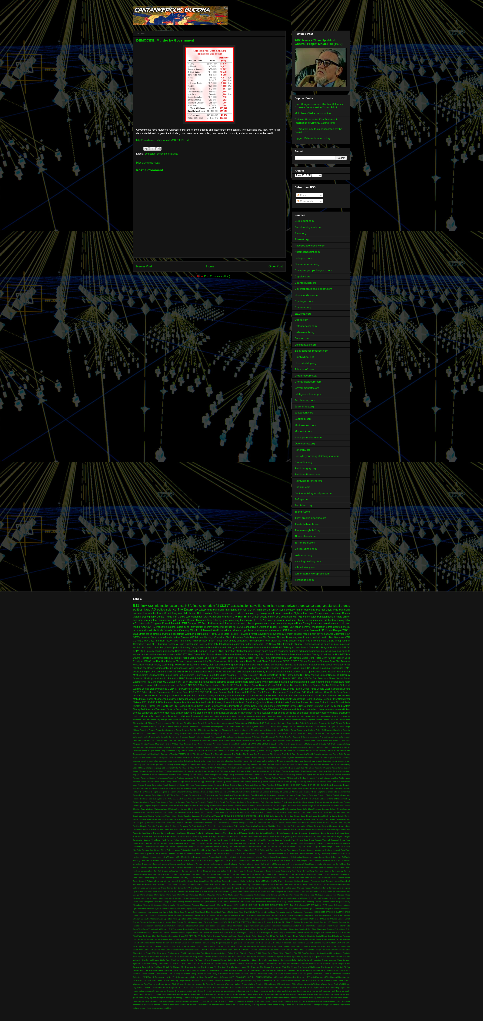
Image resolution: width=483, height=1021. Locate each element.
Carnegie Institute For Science (278, 802)
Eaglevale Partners (192, 830)
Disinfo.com (302, 338)
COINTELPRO (140, 640)
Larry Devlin (236, 884)
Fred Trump (309, 840)
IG (235, 860)
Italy (216, 644)
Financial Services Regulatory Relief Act (283, 836)
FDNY (261, 727)
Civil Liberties (177, 723)
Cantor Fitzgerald (198, 802)
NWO (181, 744)
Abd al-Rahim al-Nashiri (274, 768)
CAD (170, 799)
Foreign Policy (173, 840)
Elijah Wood (340, 830)
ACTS (181, 768)
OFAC (328, 912)
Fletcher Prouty (225, 658)
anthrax (172, 626)
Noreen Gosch (228, 744)
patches (145, 764)
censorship (242, 640)
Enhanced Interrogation (227, 647)
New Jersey (153, 912)
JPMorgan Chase (217, 733)
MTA (202, 891)
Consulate (233, 812)
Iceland (162, 733)
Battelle (288, 788)
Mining (325, 740)
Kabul (284, 878)
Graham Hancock (332, 850)
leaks (225, 712)
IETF (231, 860)
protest (259, 623)
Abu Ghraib (209, 668)
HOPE (148, 695)
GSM (306, 843)
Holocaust (306, 857)
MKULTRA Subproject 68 (175, 891)
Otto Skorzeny (205, 922)
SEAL (300, 678)
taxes (162, 685)
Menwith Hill (180, 898)
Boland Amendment (246, 720)
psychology (261, 613)
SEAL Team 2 (139, 946)
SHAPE (158, 946)
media (306, 634)
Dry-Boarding (248, 826)
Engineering (174, 833)
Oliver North (337, 699)
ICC (143, 733)
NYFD (324, 905)
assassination (240, 605)
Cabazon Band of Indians (331, 799)
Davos (225, 819)
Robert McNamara (141, 943)
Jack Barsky (197, 867)
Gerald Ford (338, 847)
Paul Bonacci (222, 926)
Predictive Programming (242, 678)
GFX (267, 843)
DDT (223, 816)
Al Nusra (153, 775)
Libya (328, 609)
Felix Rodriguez (284, 727)
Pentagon (322, 616)
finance (197, 605)
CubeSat (187, 816)
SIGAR (164, 706)
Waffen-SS (221, 757)
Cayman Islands (315, 720)
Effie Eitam (295, 830)
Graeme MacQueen (315, 850)
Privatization (234, 933)
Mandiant (318, 891)
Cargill (222, 802)
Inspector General (275, 671)
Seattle (254, 950)
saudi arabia (323, 605)
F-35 (191, 692)
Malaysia (170, 661)
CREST (266, 799)
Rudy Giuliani (181, 751)
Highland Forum (261, 857)
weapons (179, 668)
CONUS (254, 799)
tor (234, 626)
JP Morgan (288, 647)
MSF (197, 891)
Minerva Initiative (192, 902)
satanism (336, 651)
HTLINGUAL (261, 854)
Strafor (157, 754)
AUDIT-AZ (234, 768)
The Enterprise (188, 609)
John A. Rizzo (242, 695)
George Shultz (318, 847)
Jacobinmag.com (305, 400)
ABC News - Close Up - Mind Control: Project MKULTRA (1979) (318, 41)
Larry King (246, 884)
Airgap (136, 775)
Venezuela (138, 664)
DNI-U (248, 816)
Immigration (277, 658)
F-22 (135, 836)
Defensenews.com (306, 325)
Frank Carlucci (265, 692)
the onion (263, 764)
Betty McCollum (234, 792)
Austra (204, 785)
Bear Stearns (303, 788)
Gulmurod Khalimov (202, 854)
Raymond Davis (243, 661)
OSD (146, 915)
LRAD (324, 737)
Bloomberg (285, 668)
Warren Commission (235, 757)
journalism (279, 620)
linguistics (327, 761)
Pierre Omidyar (272, 929)
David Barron (179, 819)
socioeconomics (141, 654)
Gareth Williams (315, 692)
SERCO (346, 647)
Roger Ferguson (223, 943)
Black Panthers (267, 654)
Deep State (223, 634)
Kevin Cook (199, 881)
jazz (313, 761)
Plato (314, 929)
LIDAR (174, 884)
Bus (154, 799)
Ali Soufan (336, 775)
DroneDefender (235, 826)
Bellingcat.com (303, 257)
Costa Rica (327, 812)
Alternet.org (302, 239)
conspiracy (232, 664)
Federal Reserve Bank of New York (228, 692)
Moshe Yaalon (169, 905)
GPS (239, 671)
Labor (205, 884)
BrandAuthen (244, 795)
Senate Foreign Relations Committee (324, 950)
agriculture (317, 644)
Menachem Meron (166, 898)
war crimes (154, 647)
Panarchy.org (303, 449)
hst (290, 664)
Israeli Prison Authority (200, 733)
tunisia (283, 764)
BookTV (167, 795)
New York (258, 644)
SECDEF (200, 751)
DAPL (347, 668)
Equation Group (222, 833)
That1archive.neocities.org (310, 517)
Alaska (206, 775)
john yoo (142, 620)
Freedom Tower (166, 843)
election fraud (168, 712)
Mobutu (226, 902)
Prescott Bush (230, 702)
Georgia (328, 847)
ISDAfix (264, 860)
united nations (330, 623)
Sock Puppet (139, 957)
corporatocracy (165, 761)
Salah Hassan (284, 946)
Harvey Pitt (319, 854)
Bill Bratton (264, 792)
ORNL (135, 915)
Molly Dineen (287, 902)
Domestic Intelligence (239, 823)
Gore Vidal (274, 850)
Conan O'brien (180, 812)
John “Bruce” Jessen (333, 658)
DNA (147, 644)
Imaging (304, 860)
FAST (151, 836)
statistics (173, 153)
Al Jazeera (144, 775)
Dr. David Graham (196, 826)
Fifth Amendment (251, 836)
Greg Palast (148, 854)
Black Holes (216, 720)
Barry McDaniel (277, 788)
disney (157, 712)
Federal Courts (236, 836)
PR (292, 922)
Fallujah (273, 727)
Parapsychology (343, 744)
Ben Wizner (145, 792)
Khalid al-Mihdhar (262, 881)
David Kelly (201, 819)
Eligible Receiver (327, 830)
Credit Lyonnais (140, 816)
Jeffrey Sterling (186, 675)
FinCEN (262, 836)
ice (294, 664)
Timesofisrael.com (305, 536)
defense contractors (143, 712)
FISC (267, 727)
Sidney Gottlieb (234, 706)
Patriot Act (200, 678)
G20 (245, 843)
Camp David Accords (159, 802)
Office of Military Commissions (181, 915)
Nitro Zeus (265, 912)
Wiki (188, 616)
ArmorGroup (257, 782)
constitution (344, 709)
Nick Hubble (200, 912)
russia (331, 616)
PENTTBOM (246, 922)
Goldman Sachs (212, 613)
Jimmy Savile (201, 675)
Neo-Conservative (284, 699)
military (272, 605)
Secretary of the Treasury (261, 751)
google (263, 616)
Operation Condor (202, 919)
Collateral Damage (321, 809)
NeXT (286, 909)
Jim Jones (238, 871)
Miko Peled (159, 902)
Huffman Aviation (172, 860)
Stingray (298, 644)
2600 (337, 764)
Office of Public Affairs (205, 915)
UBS (165, 682)
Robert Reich (169, 943)
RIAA (191, 936)
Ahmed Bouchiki (313, 771)
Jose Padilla (138, 878)
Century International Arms (214, 806)
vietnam (325, 634)
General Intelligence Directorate (217, 730)
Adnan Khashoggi (200, 771)
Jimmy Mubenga (273, 871)
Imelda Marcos (314, 860)
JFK (255, 620)
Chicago (316, 654)
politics (137, 609)
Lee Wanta (345, 884)
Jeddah (153, 871)
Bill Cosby (274, 792)
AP (211, 768)
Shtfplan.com (302, 486)
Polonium (175, 747)
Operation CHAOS (186, 919)
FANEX (145, 836)
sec (144, 668)
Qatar (148, 936)
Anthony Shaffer (221, 685)
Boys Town (233, 795)
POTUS (151, 702)
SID (163, 946)
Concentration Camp (196, 812)
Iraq (318, 609)
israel (336, 605)
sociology (238, 764)
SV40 (227, 946)
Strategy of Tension (169, 754)
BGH (288, 785)
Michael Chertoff (270, 740)
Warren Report (251, 757)
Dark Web (282, 723)
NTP (308, 905)
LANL (154, 884)
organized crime (279, 640)
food (277, 682)
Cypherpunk (337, 668)
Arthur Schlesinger (284, 782)
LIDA (169, 884)
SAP (339, 943)
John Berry (309, 871)
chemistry (346, 757)
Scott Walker (244, 950)
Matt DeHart (283, 895)
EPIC (176, 830)
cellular (235, 630)
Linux (151, 740)
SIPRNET (209, 751)
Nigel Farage (222, 912)
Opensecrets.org (305, 443)
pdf (175, 620)
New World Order (166, 912)
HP (236, 854)
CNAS (238, 799)
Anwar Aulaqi (165, 782)
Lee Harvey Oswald (331, 884)
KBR (275, 878)
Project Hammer (271, 933)
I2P (226, 860)
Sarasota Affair (158, 950)
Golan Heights (243, 850)
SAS (343, 943)
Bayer (294, 788)
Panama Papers (172, 702)
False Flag (245, 647)
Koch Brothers (327, 881)
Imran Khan (336, 860)
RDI (186, 936)
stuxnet (148, 630)
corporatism (255, 682)
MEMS (161, 891)
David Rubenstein (214, 819)
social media (313, 640)
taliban (144, 647)
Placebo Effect (304, 929)
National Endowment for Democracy (237, 699)
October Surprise (287, 744)
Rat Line (281, 747)
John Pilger (330, 733)
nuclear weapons (262, 712)
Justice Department (264, 878)
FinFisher (252, 692)
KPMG (147, 661)
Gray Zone (345, 850)
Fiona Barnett (320, 727)
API (214, 768)
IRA (253, 860)
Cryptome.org (303, 307)
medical (316, 637)
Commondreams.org (307, 264)
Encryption (253, 727)
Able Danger (195, 668)
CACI (277, 720)
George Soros (249, 671)
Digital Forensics (279, 626)
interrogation (196, 626)
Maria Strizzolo (146, 895)
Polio (348, 929)
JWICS (173, 867)
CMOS (232, 799)
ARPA (226, 768)
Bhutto (325, 685)
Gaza (339, 692)
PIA (273, 922)
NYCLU (318, 905)
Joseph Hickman (196, 737)
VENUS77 (177, 757)
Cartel (287, 720)
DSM (261, 816)
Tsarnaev (160, 709)
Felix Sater (296, 727)
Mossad (207, 630)
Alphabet (346, 775)
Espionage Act (164, 692)
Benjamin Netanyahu (236, 654)
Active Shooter (139, 771)
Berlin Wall (178, 720)
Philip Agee (199, 929)
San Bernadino (323, 946)
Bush (160, 630)
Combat (149, 812)
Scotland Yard (221, 950)
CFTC (211, 799)
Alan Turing (197, 775)
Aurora (198, 785)
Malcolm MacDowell (296, 891)
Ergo (231, 833)
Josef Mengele (150, 878)
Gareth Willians (151, 847)
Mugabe (136, 744)
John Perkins (279, 874)
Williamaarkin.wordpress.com (312, 573)
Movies (204, 699)
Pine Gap (284, 929)
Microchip (333, 898)
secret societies (215, 764)
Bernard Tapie (207, 792)
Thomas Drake (284, 637)
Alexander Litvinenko (262, 775)
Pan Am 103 (325, 922)
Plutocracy (217, 702)
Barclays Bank (249, 788)
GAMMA (251, 843)
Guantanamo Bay (194, 644)
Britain (303, 668)
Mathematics (259, 895)
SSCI (142, 651)
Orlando (322, 744)
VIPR (185, 757)
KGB (192, 637)
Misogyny (205, 902)
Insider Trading (172, 733)
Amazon (136, 778)
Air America (338, 771)
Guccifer (170, 854)
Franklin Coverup (274, 840)
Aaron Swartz (238, 716)
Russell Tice (154, 706)
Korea (343, 881)
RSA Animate (282, 702)
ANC (207, 768)
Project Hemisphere (287, 933)
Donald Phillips (284, 823)
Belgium (333, 788)
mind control (263, 609)
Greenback (138, 854)
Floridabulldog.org (305, 363)
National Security (265, 699)
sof (318, 634)
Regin (295, 936)
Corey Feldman (293, 812)
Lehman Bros (139, 888)
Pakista (297, 922)
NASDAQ (243, 905)
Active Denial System (341, 768)
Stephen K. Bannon (197, 651)
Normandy (280, 912)
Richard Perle (343, 702)
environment (286, 634)
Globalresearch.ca (306, 375)
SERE (296, 661)
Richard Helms (202, 939)
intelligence (231, 609)
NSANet (302, 905)
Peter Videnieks (150, 929)
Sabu (237, 751)
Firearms (227, 671)
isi (134, 630)
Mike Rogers (316, 740)
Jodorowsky (286, 871)
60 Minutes (169, 654)
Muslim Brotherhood (289, 675)
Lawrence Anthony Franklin (280, 884)
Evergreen (303, 833)
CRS (286, 799)
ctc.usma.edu (303, 313)
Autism (210, 785)
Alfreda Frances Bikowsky (284, 775)
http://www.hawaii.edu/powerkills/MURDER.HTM (162, 140)
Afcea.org (300, 233)
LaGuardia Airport (194, 884)
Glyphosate (231, 850)
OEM (322, 912)
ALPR (197, 768)
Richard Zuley (230, 939)
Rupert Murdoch (329, 943)
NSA (188, 605)
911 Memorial (168, 768)
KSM (268, 695)
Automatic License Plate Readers (259, 785)
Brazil (253, 795)
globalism (229, 761)
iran (240, 609)
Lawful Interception (259, 884)
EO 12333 (164, 830)
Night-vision (233, 912)
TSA (331, 613)
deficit (271, 682)
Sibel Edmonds (285, 644)
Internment (327, 864)
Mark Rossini (224, 740)
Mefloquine (320, 895)
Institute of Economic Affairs (172, 864)
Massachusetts (246, 895)
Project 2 (244, 933)
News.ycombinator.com (308, 437)
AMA (203, 768)
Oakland (152, 915)
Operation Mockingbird (145, 678)
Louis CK (296, 888)
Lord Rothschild (247, 888)
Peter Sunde (344, 926)
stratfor (165, 668)
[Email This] (145, 149)
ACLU (136, 623)
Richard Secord (216, 939)
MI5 (175, 740)
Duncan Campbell (322, 826)
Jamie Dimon (303, 867)
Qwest (182, 936)
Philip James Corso (213, 929)
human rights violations (265, 761)
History (272, 857)
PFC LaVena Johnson (261, 922)
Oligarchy (300, 915)
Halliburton (293, 854)
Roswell (287, 943)
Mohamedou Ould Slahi (339, 740)
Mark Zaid (193, 895)
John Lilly (231, 874)
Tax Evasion (269, 637)
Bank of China (198, 788)
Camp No (173, 802)
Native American (205, 744)
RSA (266, 644)
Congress (156, 623)
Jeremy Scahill (226, 695)
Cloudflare (188, 723)
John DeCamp (145, 874)
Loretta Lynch (261, 888)
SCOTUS (287, 661)
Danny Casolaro (199, 647)
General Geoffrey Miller (192, 730)
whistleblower (155, 613)
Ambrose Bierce (148, 778)
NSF (216, 699)
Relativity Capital (314, 936)
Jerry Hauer (203, 871)
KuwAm (288, 737)
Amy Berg (315, 716)
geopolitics (178, 633)
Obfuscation (162, 915)
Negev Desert (295, 909)
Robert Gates (315, 939)
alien (185, 682)
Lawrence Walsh (315, 884)
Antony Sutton (152, 782)
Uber (159, 757)
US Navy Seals (173, 709)
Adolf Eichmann (222, 771)
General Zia (272, 847)
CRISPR (274, 799)
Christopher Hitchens (178, 809)
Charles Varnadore (264, 806)
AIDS (192, 768)
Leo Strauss (143, 740)
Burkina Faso (146, 799)
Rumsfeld (192, 751)
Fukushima (161, 644)
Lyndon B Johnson (327, 888)
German (145, 850)
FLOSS (177, 836)
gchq (186, 626)
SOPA (136, 651)
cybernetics (178, 761)
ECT (148, 830)
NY (312, 905)
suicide (136, 647)
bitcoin (321, 709)
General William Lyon (257, 847)
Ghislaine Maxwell (259, 730)
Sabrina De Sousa (226, 751)
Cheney (136, 723)
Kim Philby (280, 737)
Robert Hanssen (329, 939)
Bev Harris (245, 792)
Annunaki (311, 778)
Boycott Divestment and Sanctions (213, 795)
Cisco (316, 668)
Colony (142, 812)
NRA (291, 905)
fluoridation (196, 712)
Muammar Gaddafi (243, 644)
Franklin (262, 840)
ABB (176, 768)
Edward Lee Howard (281, 830)
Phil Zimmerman (175, 929)
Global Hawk (190, 850)
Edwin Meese (149, 692)
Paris (164, 926)
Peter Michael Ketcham (315, 926)
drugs (338, 613)
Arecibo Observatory (235, 782)
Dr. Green (209, 826)
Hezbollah (223, 857)
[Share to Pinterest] (160, 149)
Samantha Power (308, 946)
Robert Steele (181, 943)
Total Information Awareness (319, 754)
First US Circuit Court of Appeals (322, 836)
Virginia (199, 757)
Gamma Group (174, 730)
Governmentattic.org (307, 387)
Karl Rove (317, 878)
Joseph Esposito (165, 878)
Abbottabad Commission (253, 768)
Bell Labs (341, 788)
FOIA (285, 630)
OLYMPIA (339, 912)
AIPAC (178, 654)
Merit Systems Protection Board (209, 898)
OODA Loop (274, 744)
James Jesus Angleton (153, 675)
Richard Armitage (310, 702)
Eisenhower (306, 830)
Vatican (216, 709)
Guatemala (138, 695)
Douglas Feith (336, 823)
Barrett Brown (251, 685)
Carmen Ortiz (259, 802)
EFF (184, 623)
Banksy (240, 685)
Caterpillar (162, 806)
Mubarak (204, 905)
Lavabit (331, 737)
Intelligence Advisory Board (197, 864)
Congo (207, 723)
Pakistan (213, 623)
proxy (192, 764)
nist (322, 651)
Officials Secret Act (279, 915)
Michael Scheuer (179, 699)
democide (150, 153)
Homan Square (318, 857)
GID (234, 671)
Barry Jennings (263, 788)
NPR (286, 905)
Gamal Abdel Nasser (333, 843)
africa (149, 633)
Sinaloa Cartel (250, 706)
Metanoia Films (235, 898)
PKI (283, 922)
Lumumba (332, 695)
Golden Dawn (290, 730)
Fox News (239, 658)
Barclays (238, 788)
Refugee (289, 936)
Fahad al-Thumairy (194, 836)
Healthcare (144, 857)
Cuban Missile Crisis (174, 816)
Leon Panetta (301, 647)
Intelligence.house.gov (308, 394)
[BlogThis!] (149, 149)
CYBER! (315, 799)
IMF (276, 647)
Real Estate (335, 647)
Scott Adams (233, 950)
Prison (211, 640)
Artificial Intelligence (249, 668)
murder (329, 682)
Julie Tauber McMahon (245, 878)
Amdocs (159, 778)
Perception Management (260, 926)
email (179, 712)
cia (150, 605)
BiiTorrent (187, 720)
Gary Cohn (163, 847)
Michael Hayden (184, 661)
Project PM (319, 933)
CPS (260, 799)
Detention (264, 626)
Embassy (244, 727)
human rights (249, 761)
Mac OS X (187, 740)
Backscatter (337, 785)
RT (199, 936)
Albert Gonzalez (284, 716)
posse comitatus (329, 712)
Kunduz (136, 884)
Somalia (329, 751)
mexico (324, 637)
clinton (346, 616)
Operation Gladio (223, 637)
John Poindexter (343, 733)
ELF (159, 727)
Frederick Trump (338, 840)
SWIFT (233, 946)
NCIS (250, 905)
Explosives (339, 833)
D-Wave (216, 816)
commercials (241, 682)
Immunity (326, 860)
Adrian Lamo (251, 771)
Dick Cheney (214, 620)
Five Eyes (331, 727)
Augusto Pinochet (270, 668)
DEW (342, 654)
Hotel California (343, 857)
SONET (193, 946)
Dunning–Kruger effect (340, 826)
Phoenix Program (229, 929)
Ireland (202, 695)
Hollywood (244, 634)
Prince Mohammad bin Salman (205, 933)
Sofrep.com (301, 499)
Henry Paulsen (194, 857)
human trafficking (305, 609)
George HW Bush (197, 623)
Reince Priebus (293, 747)
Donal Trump (309, 689)
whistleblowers (273, 630)
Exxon (347, 833)
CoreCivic (275, 812)
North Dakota (241, 744)
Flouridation (156, 840)
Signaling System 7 (248, 953)
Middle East (194, 699)
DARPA (207, 616)
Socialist (346, 953)
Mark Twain (171, 895)
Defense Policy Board (292, 819)
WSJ (214, 757)
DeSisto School (244, 819)
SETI (152, 946)
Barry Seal (165, 647)
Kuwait (295, 737)
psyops (228, 626)
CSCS (291, 799)
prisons (293, 640)
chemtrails (312, 620)
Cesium (229, 806)
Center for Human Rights (178, 806)
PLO (288, 922)
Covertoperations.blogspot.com (313, 288)
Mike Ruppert (266, 675)
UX (154, 757)
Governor (302, 850)
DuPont (257, 826)
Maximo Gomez (307, 895)
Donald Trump (164, 616)
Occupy (346, 675)
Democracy (280, 689)
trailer (277, 764)
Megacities (250, 740)
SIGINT (225, 605)
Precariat (147, 933)
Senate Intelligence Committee (170, 651)
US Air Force (266, 620)
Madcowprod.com (305, 425)
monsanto (235, 623)
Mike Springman (146, 902)
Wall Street (139, 633)
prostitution (344, 712)
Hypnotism (219, 860)
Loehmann (227, 888)
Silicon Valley (278, 953)
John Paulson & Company (261, 874)
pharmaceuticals (305, 712)
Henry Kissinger (284, 623)
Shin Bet (200, 953)
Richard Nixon (327, 702)
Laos (228, 884)
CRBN (178, 689)
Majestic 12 (255, 891)
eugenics (293, 651)
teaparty (246, 764)
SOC (178, 946)
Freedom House (152, 843)
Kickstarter (288, 881)
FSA (183, 836)
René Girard (327, 936)
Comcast (157, 812)
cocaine (144, 761)
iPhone (280, 761)
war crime (269, 623)
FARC (219, 671)
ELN (153, 830)
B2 (284, 785)
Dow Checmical (162, 826)
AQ (154, 609)
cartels (251, 651)
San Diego (244, 751)
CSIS (303, 799)
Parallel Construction (341, 922)
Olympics (309, 915)
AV (240, 768)
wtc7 (295, 616)
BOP (310, 785)
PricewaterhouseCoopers (181, 933)
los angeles (315, 664)
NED (267, 905)
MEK (155, 891)
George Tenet (253, 658)
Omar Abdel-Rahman (323, 915)
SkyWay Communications (313, 953)
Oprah (315, 744)
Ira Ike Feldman (339, 864)
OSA (141, 915)
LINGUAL (182, 884)
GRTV (300, 843)
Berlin (170, 720)
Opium (231, 661)
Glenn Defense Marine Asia (173, 850)
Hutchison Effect (207, 860)
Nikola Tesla (254, 912)
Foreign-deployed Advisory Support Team (198, 840)
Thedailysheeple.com (307, 524)
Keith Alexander (280, 695)
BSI (318, 785)
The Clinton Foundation (221, 754)
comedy (290, 609)
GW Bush (238, 616)
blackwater (241, 651)
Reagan (325, 647)
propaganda (306, 605)
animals (338, 757)
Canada (168, 630)
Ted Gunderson (154, 682)
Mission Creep (215, 902)
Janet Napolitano (326, 867)
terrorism (209, 605)
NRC (172, 744)
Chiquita (151, 723)
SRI (215, 751)
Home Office (330, 857)
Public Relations (247, 702)
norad (347, 664)
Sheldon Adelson (188, 953)
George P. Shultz (303, 847)
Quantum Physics (265, 702)
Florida (292, 630)
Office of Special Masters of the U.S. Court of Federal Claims (243, 915)
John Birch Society (323, 871)
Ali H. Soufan (325, 775)
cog (295, 637)
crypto (264, 682)
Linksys (196, 888)
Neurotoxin (142, 912)
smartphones (228, 764)
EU (186, 671)
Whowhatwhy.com (305, 567)
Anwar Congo (178, 782)
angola (331, 757)
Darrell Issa (156, 819)
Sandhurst (335, 946)
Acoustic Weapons (323, 768)
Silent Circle (267, 953)
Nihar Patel (244, 912)
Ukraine (173, 682)
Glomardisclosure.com (308, 381)
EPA (172, 830)
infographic (302, 664)
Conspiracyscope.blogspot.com (313, 270)
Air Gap (346, 771)
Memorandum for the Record (145, 898)
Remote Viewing (323, 747)
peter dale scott (342, 644)
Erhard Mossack (241, 833)
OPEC (347, 912)
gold (286, 682)
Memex (259, 740)
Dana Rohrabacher (309, 816)
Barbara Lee (228, 788)
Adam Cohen (152, 771)
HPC (240, 854)
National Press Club (222, 909)
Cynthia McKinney (181, 647)
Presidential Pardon (160, 933)
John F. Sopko (171, 874)
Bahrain (346, 785)
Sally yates (296, 946)
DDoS (227, 816)
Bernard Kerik (297, 685)
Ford (164, 840)
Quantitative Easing (203, 747)
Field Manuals (307, 727)
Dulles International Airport (302, 826)
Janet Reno (339, 867)
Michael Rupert (276, 898)
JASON (297, 671)
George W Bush (176, 644)
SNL (174, 946)
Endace (142, 833)
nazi (335, 682)
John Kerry (307, 733)
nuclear (341, 761)
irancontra (316, 623)
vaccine (175, 685)
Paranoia (158, 926)
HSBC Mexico (249, 854)
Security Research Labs (280, 950)
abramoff (308, 757)
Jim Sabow (248, 871)
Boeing (145, 689)
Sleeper (338, 953)
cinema (157, 633)
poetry (317, 712)
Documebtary (223, 823)
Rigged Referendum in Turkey (313, 138)
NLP (211, 699)
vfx (154, 630)
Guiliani (255, 647)
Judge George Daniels (241, 737)
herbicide (238, 761)
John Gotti (195, 874)
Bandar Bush (251, 626)
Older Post (275, 266)
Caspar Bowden (315, 802)
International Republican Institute (307, 864)
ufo (171, 668)
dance (265, 651)
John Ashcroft (298, 871)
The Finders (237, 754)
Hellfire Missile (181, 857)
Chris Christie (344, 806)
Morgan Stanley (343, 902)
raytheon (143, 716)
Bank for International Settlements (175, 788)
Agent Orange (282, 771)
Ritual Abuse (275, 661)
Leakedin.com (303, 418)
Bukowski (313, 795)
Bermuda (197, 792)
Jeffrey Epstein (181, 637)
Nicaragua (299, 699)
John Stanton (292, 874)
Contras (270, 689)
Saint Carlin (272, 946)
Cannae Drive (184, 802)
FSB (202, 692)
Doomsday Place (298, 823)
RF (258, 747)
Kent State (188, 881)
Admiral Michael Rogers (180, 771)
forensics (220, 761)
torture (282, 605)
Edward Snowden (282, 613)
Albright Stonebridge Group (222, 775)
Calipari (136, 802)
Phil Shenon (162, 929)
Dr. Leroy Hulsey (221, 826)
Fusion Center (294, 692)
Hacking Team (166, 695)
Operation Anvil (170, 919)
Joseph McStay (195, 878)
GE (262, 843)
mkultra (152, 620)
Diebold (339, 723)
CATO (175, 799)
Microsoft (341, 898)
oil (332, 644)
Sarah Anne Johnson (142, 950)
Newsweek (189, 912)
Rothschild (170, 751)
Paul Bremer (188, 702)
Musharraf (159, 744)
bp (214, 682)
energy (185, 712)
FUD (207, 692)
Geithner (191, 847)
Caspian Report (151, 806)
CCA (186, 799)
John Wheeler (162, 737)
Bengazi (154, 792)
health (327, 644)
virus (300, 764)
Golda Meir (264, 850)
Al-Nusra (172, 775)
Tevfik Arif (188, 754)
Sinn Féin (289, 953)
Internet (288, 671)
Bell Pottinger (282, 685)
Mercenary (190, 898)
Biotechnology (305, 792)
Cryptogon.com (304, 301)
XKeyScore (274, 709)
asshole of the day (198, 664)
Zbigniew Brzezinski (294, 757)
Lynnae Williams (140, 891)
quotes (198, 764)
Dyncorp (345, 689)
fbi (217, 605)
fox (282, 682)
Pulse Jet (141, 936)
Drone (211, 647)
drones (345, 605)
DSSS (266, 816)
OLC (339, 675)
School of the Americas (182, 950)
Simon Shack (292, 751)
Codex (299, 809)
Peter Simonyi (332, 926)
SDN (348, 943)
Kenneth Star (177, 881)
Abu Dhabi (309, 768)
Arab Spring (337, 716)
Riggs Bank (336, 747)
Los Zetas (286, 888)
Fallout (205, 836)
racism (328, 651)
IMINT (248, 860)
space (139, 630)
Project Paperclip (186, 747)
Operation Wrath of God (310, 919)
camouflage (221, 664)
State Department (253, 637)
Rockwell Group (208, 943)
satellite (346, 651)
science (171, 609)
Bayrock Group (267, 685)
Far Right (213, 836)
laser (312, 682)
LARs (159, 884)
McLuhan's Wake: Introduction (313, 113)
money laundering (214, 626)
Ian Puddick (274, 860)
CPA (282, 720)
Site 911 (297, 953)
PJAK (278, 922)
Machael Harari (210, 891)
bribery (232, 640)
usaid (200, 716)
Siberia (208, 953)
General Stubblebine (238, 847)
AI (221, 716)
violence (293, 764)
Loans (209, 888)
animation (230, 651)
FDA (197, 692)
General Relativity (220, 847)
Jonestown (345, 874)
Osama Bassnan (140, 922)
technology (246, 620)
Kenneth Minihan (162, 881)
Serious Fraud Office (147, 953)
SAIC (294, 678)
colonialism (153, 761)
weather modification (196, 633)
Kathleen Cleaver (329, 878)
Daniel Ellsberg (324, 816)
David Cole (190, 819)
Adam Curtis (164, 771)
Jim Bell (230, 871)
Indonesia (146, 864)
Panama (190, 678)
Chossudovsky (213, 689)
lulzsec (250, 630)
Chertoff (143, 723)
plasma (177, 764)
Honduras (137, 733)
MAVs (150, 891)
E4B (155, 727)
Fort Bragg (234, 840)
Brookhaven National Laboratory (281, 795)
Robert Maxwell (343, 939)
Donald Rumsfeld (171, 623)
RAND (275, 678)
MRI (193, 891)
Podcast (330, 929)
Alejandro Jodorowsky (301, 716)
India (210, 644)
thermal (271, 764)
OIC (333, 912)
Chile (202, 689)
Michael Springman (292, 898)
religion (301, 640)
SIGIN (168, 946)
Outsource (217, 922)
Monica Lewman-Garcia (325, 902)
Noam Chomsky (314, 699)
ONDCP (265, 744)
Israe (150, 867)
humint (293, 682)
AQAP (196, 685)
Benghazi (163, 792)
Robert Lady (160, 751)
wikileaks (227, 616)
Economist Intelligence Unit (221, 830)
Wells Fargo (168, 664)
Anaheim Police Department (221, 778)
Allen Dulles (194, 654)
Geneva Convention (286, 847)
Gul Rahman (327, 730)
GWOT (312, 843)
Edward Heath (265, 830)
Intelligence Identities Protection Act (226, 864)
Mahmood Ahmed (242, 891)
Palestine (238, 637)
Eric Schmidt (261, 833)
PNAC (182, 678)
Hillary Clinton (251, 616)
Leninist (149, 888)
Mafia (136, 699)
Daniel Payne (145, 819)
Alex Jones (221, 668)
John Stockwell (257, 695)
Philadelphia (188, 929)
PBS (329, 744)
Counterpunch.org (305, 282)
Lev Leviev (179, 888)
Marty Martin (233, 895)
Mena (312, 647)
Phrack (241, 929)
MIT (348, 695)
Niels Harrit (211, 912)
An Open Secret (201, 778)
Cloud (269, 809)
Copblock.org (303, 276)
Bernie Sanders (313, 685)
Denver (332, 819)
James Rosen (292, 867)
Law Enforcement (342, 737)
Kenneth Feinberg (147, 881)
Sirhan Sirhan (336, 678)
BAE (214, 634)
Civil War (214, 809)
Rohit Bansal (248, 943)
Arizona (248, 782)
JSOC (228, 733)
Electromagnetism (161, 658)
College (333, 809)
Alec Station (206, 685)
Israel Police (158, 867)
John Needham (242, 874)
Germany (184, 630)
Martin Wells (221, 895)
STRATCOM (215, 946)
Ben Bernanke (336, 637)
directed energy (341, 626)
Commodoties (167, 812)
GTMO (136, 637)
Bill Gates (284, 792)
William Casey (274, 757)
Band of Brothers (140, 788)
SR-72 (206, 946)
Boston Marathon (196, 620)
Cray (348, 812)
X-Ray (283, 757)
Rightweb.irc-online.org (308, 480)
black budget (206, 682)
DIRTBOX (240, 816)
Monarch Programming (304, 902)
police (161, 609)
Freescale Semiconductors (186, 843)
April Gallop (326, 716)
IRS (280, 647)
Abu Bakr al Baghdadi (294, 768)
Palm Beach (313, 922)
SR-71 (200, 946)
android (324, 757)
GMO (299, 630)
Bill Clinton (329, 620)
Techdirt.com (302, 511)
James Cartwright (233, 867)
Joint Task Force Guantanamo (326, 874)
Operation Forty (234, 919)
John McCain (318, 733)
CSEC (297, 799)
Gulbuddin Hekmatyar (183, 854)
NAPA (235, 905)
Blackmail (342, 792)
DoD (277, 616)
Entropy (210, 833)
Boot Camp (176, 795)
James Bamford (218, 867)
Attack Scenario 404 (172, 785)
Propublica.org (303, 462)
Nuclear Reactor (328, 675)
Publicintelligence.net (307, 474)
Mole (279, 902)
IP (157, 733)
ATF (186, 668)
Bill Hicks (334, 685)
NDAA (169, 640)
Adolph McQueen (237, 771)
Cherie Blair (300, 806)
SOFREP (185, 946)
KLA (279, 878)
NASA (144, 626)
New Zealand (312, 675)
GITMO (247, 609)
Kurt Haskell (145, 884)
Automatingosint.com (307, 251)
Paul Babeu (210, 926)
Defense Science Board (313, 819)
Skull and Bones (266, 706)
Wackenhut (226, 709)
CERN (171, 689)
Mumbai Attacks (148, 744)
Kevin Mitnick (210, 881)
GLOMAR (280, 843)
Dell (326, 819)
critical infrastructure (260, 664)
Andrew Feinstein (256, 778)
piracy (313, 634)
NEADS (261, 905)
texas (194, 716)
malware (259, 630)
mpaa (334, 761)
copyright (275, 634)
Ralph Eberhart (258, 936)
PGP (333, 744)
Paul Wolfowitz (203, 702)
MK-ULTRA (196, 630)
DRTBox (254, 816)
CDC (190, 799)
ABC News (214, 716)
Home (210, 266)
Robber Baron (252, 939)
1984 (332, 764)
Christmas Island (161, 809)
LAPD (318, 695)
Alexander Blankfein (244, 775)
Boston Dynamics (189, 795)
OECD (317, 912)
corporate (244, 664)
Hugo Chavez (191, 695)
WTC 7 (346, 630)
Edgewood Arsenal (250, 830)
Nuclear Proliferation (294, 912)
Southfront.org (303, 505)
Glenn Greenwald (275, 730)
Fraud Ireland (297, 840)
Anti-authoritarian (323, 778)
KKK (254, 737)
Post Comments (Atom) (217, 276)
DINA (253, 723)
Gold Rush (254, 850)
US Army (307, 644)
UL (140, 757)
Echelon (205, 830)
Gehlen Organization (178, 847)
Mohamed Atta (201, 661)
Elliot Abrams (234, 727)
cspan (258, 651)
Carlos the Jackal (244, 802)
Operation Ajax (156, 919)
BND (232, 685)
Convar (268, 812)
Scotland (210, 950)
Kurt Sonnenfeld (306, 695)
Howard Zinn (158, 860)
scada (158, 716)
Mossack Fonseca (191, 905)
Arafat (187, 782)
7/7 (210, 634)
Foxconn (243, 840)
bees (195, 682)
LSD (321, 630)
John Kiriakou (226, 644)
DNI (258, 723)
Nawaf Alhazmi (262, 909)
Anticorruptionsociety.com (310, 245)
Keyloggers (234, 881)
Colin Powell (198, 723)
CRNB (281, 799)
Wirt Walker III (182, 664)
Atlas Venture (333, 782)
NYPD (151, 626)
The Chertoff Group (201, 754)
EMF (152, 644)
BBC (203, 654)
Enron (204, 833)
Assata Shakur (319, 782)
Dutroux (136, 830)
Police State (340, 929)
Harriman (309, 854)
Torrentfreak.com (305, 542)
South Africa (339, 751)
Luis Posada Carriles (310, 888)
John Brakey (337, 871)
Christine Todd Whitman (143, 809)
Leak (135, 740)
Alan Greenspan (184, 775)
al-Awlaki (316, 757)
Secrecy (150, 651)
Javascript (145, 871)
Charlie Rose (344, 720)
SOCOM (308, 678)
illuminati (217, 712)
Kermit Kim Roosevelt (265, 737)
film (287, 664)
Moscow (146, 905)
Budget (305, 795)
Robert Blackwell (290, 939)
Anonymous (321, 613)
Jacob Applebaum (310, 671)
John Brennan (310, 630)
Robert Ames (265, 939)
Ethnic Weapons (284, 833)
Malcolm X (196, 740)
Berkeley (188, 792)
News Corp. (179, 912)
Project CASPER (256, 933)
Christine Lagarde (163, 723)
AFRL (186, 768)
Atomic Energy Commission (150, 785)
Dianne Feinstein (142, 658)
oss (146, 685)
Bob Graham (282, 654)
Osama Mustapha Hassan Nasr (162, 922)
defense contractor (278, 651)
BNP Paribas (301, 785)
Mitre (275, 675)
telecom (254, 764)
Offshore (292, 915)
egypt (301, 637)
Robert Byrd (303, 939)
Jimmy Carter (259, 871)
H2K (228, 854)
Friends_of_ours (304, 369)
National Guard (191, 744)
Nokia (272, 912)
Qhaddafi (156, 936)
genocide (162, 153)
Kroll (348, 881)
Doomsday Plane (314, 823)
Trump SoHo (338, 754)
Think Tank (286, 754)
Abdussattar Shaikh (252, 716)
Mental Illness (146, 699)
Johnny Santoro (305, 874)
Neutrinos (217, 744)
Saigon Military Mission (256, 946)
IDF (263, 658)
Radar (203, 936)
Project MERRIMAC (305, 933)
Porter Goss (223, 678)
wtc (321, 620)
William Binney (302, 623)
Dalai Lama (275, 816)
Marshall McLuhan (207, 895)
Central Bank (196, 806)
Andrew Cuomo (241, 778)
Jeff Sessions (279, 733)
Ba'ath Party (326, 785)
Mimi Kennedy (178, 902)
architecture (298, 709)
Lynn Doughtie (343, 888)
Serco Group (203, 706)
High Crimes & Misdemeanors (241, 857)
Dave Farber (167, 819)
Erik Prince (272, 833)
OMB (259, 744)
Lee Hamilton (158, 661)
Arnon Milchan (269, 782)
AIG (185, 685)
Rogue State (236, 943)
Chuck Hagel (193, 809)
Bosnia (259, 720)
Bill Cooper (197, 720)
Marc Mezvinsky (335, 891)
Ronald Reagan (333, 630)
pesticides (291, 712)
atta (191, 682)
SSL (176, 706)
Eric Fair (251, 833)
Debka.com (301, 319)
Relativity (303, 936)
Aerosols (261, 771)
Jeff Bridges (163, 871)
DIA (348, 654)
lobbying (320, 682)
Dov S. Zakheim (148, 826)
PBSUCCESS (234, 922)
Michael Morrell (284, 740)
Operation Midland (304, 744)
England (184, 833)
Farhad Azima (224, 836)
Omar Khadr (338, 915)
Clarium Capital (225, 809)
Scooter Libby (199, 950)
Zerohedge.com (304, 579)
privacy (292, 605)
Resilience (337, 936)
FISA (347, 634)
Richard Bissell (161, 939)
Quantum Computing (169, 936)
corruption (286, 616)
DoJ (291, 626)
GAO (258, 843)
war (270, 613)
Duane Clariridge (268, 826)
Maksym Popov (281, 891)
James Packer (279, 867)
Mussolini (212, 905)
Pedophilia (161, 626)
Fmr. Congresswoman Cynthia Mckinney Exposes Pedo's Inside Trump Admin (319, 105)
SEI (147, 946)
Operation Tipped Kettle (268, 919)
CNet (243, 799)
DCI (249, 723)
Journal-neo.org (304, 406)
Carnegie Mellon (190, 689)
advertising (264, 634)
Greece (346, 692)
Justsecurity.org (304, 412)
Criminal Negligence (156, 816)
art (254, 609)
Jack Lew (207, 867)
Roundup (296, 943)
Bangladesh (154, 788)
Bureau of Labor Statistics (329, 795)
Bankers (208, 788)
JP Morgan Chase (298, 658)
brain (211, 664)
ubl (323, 609)
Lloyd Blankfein (157, 640)
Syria (282, 609)
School (169, 950)
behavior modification (313, 626)
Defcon (308, 723)
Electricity (316, 830)
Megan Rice (331, 895)
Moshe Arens (156, 905)
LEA (324, 695)
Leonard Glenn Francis (163, 888)
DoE (215, 823)
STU (222, 946)
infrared (307, 761)
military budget (245, 712)
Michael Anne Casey (261, 898)
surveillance (258, 605)
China (311, 613)
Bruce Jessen (268, 720)
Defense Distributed (273, 819)
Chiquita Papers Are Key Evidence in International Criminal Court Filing (316, 121)
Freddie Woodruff (322, 840)
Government (302, 730)
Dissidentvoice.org (306, 344)
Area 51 (346, 716)
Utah (209, 709)
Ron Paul (259, 943)
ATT (185, 654)
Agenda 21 (270, 771)
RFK (317, 647)
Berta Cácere (220, 792)
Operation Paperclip (167, 678)
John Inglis (221, 874)
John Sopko (138, 737)
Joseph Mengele (223, 737)
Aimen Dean (326, 771)
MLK (180, 740)
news (341, 682)
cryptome (167, 633)
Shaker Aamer (174, 953)
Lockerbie (217, 888)
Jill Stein (213, 871)
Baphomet (217, 788)
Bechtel (325, 788)
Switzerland (336, 706)
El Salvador (203, 727)
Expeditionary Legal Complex (321, 833)
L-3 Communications (308, 737)
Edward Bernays (173, 727)
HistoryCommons (282, 857)
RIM (195, 936)
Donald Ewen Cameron (329, 689)
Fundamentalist (235, 843)
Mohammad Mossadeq (266, 902)
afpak (202, 609)
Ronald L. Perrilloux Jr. (274, 943)
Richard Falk (174, 939)
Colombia (325, 668)
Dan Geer (285, 816)
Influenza (156, 864)
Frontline (224, 843)
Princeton (224, 933)
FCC (156, 836)
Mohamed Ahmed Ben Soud (242, 902)
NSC (176, 744)
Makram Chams (267, 891)
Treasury (345, 661)
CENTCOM (197, 799)
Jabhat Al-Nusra (184, 867)
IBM (205, 644)
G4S (304, 692)
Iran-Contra (179, 616)
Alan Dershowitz (269, 716)
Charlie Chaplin (279, 806)
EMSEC (137, 692)
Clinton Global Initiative (257, 809)
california (221, 682)
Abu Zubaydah (337, 634)
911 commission (307, 616)
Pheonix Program (140, 747)
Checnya (291, 806)
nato (243, 623)
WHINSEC (207, 757)
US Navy (212, 651)
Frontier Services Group (209, 843)
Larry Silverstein (250, 675)
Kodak (337, 881)
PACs (224, 922)
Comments (306, 201)
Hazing (136, 857)
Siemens (215, 953)
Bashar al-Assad (215, 654)
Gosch (295, 850)
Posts (303, 195)
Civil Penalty (205, 809)
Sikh (259, 953)
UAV (225, 640)
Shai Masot (162, 953)
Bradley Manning (158, 689)
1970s (206, 716)
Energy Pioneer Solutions (157, 833)
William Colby (260, 709)
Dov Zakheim (157, 671)
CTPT (308, 799)
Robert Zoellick (194, 943)
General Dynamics (204, 847)
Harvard (179, 695)
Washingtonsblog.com (308, 561)
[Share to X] (152, 149)
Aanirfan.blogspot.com (308, 227)
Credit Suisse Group (238, 723)
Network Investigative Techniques (329, 909)
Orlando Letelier (337, 919)
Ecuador (237, 830)
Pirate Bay (293, 929)
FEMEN (170, 836)
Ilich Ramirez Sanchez (290, 860)
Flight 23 (341, 836)
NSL (302, 675)
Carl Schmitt (231, 802)
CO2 (248, 799)
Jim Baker (221, 871)
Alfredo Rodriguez (304, 775)
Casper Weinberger (298, 720)
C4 (166, 799)
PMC (144, 702)
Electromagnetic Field (218, 727)
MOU (188, 891)
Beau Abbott (315, 788)
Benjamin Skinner (176, 792)
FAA (139, 836)
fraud (147, 609)
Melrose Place (343, 895)
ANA (225, 716)
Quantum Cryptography (246, 747)
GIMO (272, 843)
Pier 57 (263, 929)
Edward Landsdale (190, 727)
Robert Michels (155, 943)
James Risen (171, 675)
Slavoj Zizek (329, 953)
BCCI (240, 626)
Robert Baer (276, 939)
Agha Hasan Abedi (297, 771)
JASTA (167, 867)
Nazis (339, 616)
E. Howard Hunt (146, 727)
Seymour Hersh (279, 751)
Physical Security (251, 929)
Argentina (233, 668)
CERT (205, 799)
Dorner (326, 823)
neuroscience (165, 620)
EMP (157, 830)
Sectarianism (263, 950)
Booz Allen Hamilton (300, 654)
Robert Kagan (148, 751)
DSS (262, 723)
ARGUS (220, 768)
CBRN (274, 609)
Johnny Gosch (175, 737)
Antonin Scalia (139, 782)
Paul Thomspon (235, 926)
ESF (164, 727)
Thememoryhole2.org (308, 530)
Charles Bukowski (330, 720)
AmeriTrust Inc (169, 778)
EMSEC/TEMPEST (174, 671)
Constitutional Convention (217, 812)
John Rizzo (315, 658)
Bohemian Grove (229, 720)
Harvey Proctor (330, 854)
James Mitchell (252, 733)
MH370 (341, 695)
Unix (171, 757)
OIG (254, 744)
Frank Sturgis (162, 730)
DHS (199, 613)
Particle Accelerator (175, 926)
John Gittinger (184, 874)
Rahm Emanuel (213, 936)
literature (232, 712)
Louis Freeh (167, 740)
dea (135, 620)
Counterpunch (339, 812)
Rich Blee (295, 702)
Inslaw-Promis (165, 637)
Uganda (165, 757)
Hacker (271, 854)
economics (228, 613)
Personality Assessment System (285, 926)
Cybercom (196, 816)
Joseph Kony (209, 737)
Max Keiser (294, 895)
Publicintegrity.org (305, 468)
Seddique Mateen (299, 950)
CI (215, 799)
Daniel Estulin (338, 816)
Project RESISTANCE (334, 933)
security (166, 716)
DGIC (233, 816)
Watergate (262, 757)
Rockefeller (285, 678)
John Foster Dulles (294, 733)
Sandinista (345, 946)
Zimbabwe (286, 709)
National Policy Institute (203, 909)
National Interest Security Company (177, 909)
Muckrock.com (303, 431)
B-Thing (278, 785)
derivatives (188, 761)
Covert (214, 723)
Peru (302, 926)
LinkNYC (188, 888)
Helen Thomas (168, 857)
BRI (314, 785)
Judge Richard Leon (226, 878)
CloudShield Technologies (284, 809)
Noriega (327, 699)
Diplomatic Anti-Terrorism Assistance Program (163, 823)
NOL (281, 905)
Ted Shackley (148, 709)
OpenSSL (145, 919)
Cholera (334, 806)
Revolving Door (148, 939)
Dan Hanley (295, 816)
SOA (170, 706)
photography (343, 620)
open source (278, 712)
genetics (298, 634)
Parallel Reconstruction (143, 926)
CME (226, 799)
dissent (197, 761)
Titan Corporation (299, 754)
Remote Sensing (307, 747)
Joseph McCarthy (180, 878)
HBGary (261, 671)
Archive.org (220, 782)
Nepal (304, 909)
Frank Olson (253, 840)
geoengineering (231, 620)
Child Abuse (189, 613)
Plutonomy (321, 929)
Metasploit (246, 898)
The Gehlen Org (250, 754)
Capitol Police (213, 802)
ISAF (258, 860)
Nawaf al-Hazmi (276, 909)
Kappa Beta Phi (305, 878)
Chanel (237, 806)
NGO (167, 744)
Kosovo (293, 695)
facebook (280, 664)
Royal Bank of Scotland (310, 943)
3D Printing (345, 764)
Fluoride (339, 727)
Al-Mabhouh (163, 775)
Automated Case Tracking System (229, 785)
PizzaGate (211, 678)
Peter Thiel (137, 929)
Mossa (180, 905)
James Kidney (248, 867)
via (288, 764)
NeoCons (214, 661)
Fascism (234, 634)
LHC (238, 675)
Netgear (310, 909)
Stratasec (324, 661)
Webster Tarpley (153, 664)
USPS (150, 757)
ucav (168, 685)
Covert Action (223, 723)
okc (141, 685)
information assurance (169, 605)
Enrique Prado (194, 833)
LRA (319, 737)
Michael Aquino (162, 699)
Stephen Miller (147, 754)
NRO (296, 905)
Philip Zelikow (199, 640)
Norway (224, 661)
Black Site (332, 792)
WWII (216, 630)
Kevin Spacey (222, 881)
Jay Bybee (212, 695)
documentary (140, 613)
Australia (145, 623)
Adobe (211, 771)
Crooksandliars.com (306, 294)
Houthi (149, 860)
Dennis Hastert (294, 689)
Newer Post (144, 266)
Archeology (210, 782)
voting (305, 764)
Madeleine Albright (226, 891)
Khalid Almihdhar (247, 881)
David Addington (141, 671)
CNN (309, 668)
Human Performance (190, 860)
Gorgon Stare (286, 850)
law (144, 605)
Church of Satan (230, 689)
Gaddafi (319, 843)
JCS (286, 658)
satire (151, 716)
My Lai (220, 905)
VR (193, 757)
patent (152, 764)
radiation (137, 668)
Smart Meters (282, 706)
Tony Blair (335, 661)
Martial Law (241, 740)
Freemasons (279, 692)
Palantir (304, 922)
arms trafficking (341, 609)
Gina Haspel (154, 850)
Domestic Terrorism (257, 823)
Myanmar (228, 905)
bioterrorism (311, 709)
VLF (190, 757)
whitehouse (156, 654)
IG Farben (240, 860)
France (152, 730)
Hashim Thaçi (344, 854)
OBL (250, 744)
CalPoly (346, 799)
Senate (273, 644)
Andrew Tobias (271, 778)
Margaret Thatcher (210, 740)
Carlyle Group (334, 640)
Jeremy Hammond (190, 871)
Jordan (185, 737)
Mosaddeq (137, 905)
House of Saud (149, 637)
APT (229, 716)
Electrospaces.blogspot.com (311, 350)
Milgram (168, 902)
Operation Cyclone (219, 919)
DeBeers (233, 819)
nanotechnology (311, 651)
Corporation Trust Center (311, 812)
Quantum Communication (224, 747)
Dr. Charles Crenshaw (179, 826)
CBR (181, 799)
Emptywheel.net (304, 356)
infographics (289, 761)
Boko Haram (157, 795)
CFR (347, 637)
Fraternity (287, 840)
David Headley (293, 723)
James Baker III (328, 671)
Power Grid (138, 933)
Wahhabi (237, 709)
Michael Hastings (204, 637)
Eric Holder (211, 658)
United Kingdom (173, 613)
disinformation (256, 640)
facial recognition (208, 761)
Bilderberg (253, 654)
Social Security (319, 751)
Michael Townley (321, 898)
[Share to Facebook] (156, 149)
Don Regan (272, 823)
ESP (181, 830)
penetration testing (164, 764)
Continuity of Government (252, 689)
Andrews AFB (285, 778)
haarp (308, 637)
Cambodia (144, 802)
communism (331, 709)
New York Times (182, 640)
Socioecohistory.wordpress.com (313, 493)
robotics (182, 620)
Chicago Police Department (318, 806)
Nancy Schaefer (335, 905)
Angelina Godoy (298, 778)
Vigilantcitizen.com (306, 548)
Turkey (218, 640)
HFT (232, 854)
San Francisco (320, 678)
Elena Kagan (197, 658)
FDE (160, 836)
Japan (298, 626)
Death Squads (258, 819)
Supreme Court (321, 706)
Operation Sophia (249, 919)
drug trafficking (215, 609)
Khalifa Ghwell (277, 881)
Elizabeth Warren (206, 671)
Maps (325, 891)
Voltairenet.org (303, 555)
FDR (165, 836)
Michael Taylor (307, 898)
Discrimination (199, 823)
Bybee (159, 799)
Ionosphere (185, 733)
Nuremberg (309, 912)
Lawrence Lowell (299, 884)
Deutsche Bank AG (327, 723)
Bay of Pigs (162, 720)
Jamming (314, 867)
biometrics (225, 630)
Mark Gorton (159, 895)
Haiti (286, 854)
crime (329, 626)
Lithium (203, 888)
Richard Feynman (188, 939)
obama (250, 623)
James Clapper (238, 733)
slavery (151, 668)
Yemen (254, 634)
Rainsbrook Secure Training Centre (236, 936)
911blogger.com (304, 220)
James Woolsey (266, 733)
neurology (338, 664)
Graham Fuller (314, 730)
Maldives (310, 891)
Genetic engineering (241, 730)
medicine (223, 623)
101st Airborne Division (319, 764)
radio (135, 716)
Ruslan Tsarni (140, 706)
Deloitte (314, 723)
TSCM (181, 754)
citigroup (136, 761)
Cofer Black (308, 809)
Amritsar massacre (185, 778)
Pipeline (152, 747)
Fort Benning (222, 840)
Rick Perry (241, 939)
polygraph (185, 764)
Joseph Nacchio (209, 878)
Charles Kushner (247, 806)
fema (267, 640)
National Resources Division (244, 909)
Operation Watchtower (289, 919)
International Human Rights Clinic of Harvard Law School (267, 864)
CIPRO (220, 799)
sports (158, 668)
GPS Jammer (291, 843)
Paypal (246, 926)
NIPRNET (274, 905)
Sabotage (241, 946)
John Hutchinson (208, 874)
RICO (263, 747)
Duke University (283, 826)
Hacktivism (278, 854)
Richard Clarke (260, 661)
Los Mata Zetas (274, 888)
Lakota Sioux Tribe (216, 884)
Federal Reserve (244, 613)
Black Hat (206, 720)
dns (273, 664)
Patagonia (189, 926)
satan (204, 764)
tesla (323, 640)
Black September (319, 792)
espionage (196, 616)
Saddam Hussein (188, 706)
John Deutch (158, 874)
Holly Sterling (296, 857)
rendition (290, 620)
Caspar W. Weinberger (333, 802)
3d (181, 685)
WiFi (180, 682)
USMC (221, 651)
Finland (304, 836)
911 (136, 605)
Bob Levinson (145, 795)
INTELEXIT (151, 733)
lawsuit (319, 761)
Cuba (175, 630)
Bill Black (255, 792)
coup (243, 630)
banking (216, 616)
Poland (160, 747)
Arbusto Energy (197, 782)
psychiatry (153, 685)
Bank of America (149, 720)
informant (299, 761)
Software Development (301, 706)
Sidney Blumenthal (309, 661)
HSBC (155, 695)
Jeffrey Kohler (175, 871)
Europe (295, 833)
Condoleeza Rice (330, 654)
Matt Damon (271, 895)
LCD (164, 884)
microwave (326, 664)
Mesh (226, 898)
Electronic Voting (180, 658)
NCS (255, 905)
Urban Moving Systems (194, 709)
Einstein (192, 671)
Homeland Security (341, 730)
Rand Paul (270, 936)
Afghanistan (300, 613)
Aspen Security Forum (302, 782)
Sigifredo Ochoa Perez (229, 953)
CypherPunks (207, 816)
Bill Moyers (293, 792)
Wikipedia (248, 709)
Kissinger (298, 881)
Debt (302, 723)
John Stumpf (149, 737)
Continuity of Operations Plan (251, 812)
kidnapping (303, 682)
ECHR (143, 830)
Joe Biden (214, 675)
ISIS (268, 658)
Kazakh (341, 878)
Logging (235, 888)
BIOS (293, 785)
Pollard (167, 747)
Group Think (160, 854)
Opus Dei (325, 919)
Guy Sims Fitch (218, 854)
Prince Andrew (263, 678)
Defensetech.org (305, 332)
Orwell (347, 919)
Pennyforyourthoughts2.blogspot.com (317, 455)
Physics (301, 620)
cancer (230, 682)
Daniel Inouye (271, 723)
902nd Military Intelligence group (147, 768)
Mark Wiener (182, 895)
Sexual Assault (218, 706)
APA (190, 685)
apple (180, 626)
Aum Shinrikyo (187, 785)
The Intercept (263, 754)
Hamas (302, 854)
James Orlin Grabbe (263, 867)
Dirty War (188, 823)
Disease (208, 823)
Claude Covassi (239, 809)
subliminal (185, 716)
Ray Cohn (280, 936)
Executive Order (180, 692)
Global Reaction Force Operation (211, 850)
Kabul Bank (293, 878)
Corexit (283, 812)
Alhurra (316, 775)
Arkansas (137, 720)
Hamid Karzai (267, 647)
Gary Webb (330, 692)
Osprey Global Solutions (187, 922)
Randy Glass (271, 747)
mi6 (301, 651)
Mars (233, 740)
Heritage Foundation (210, 857)
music (271, 616)
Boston (295, 668)
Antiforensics (344, 778)
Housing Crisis (139, 860)
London (158, 740)
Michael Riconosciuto (301, 740)
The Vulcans (275, 754)
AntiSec (334, 778)
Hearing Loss (155, 857)
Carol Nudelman (300, 802)
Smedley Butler (305, 751)
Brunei (298, 795)
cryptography (149, 616)
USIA (144, 757)
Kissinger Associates (311, 881)
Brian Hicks (261, 795)
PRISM (159, 702)
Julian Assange (228, 675)
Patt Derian (199, 926)
